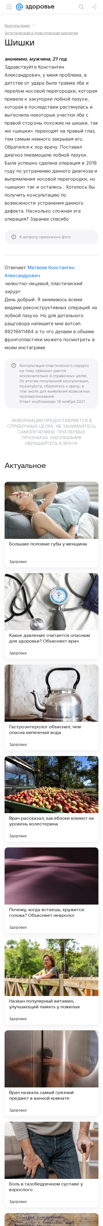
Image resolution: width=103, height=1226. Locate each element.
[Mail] (19, 7)
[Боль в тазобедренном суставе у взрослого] (51, 1164)
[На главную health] (39, 7)
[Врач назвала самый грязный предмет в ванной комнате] (51, 1073)
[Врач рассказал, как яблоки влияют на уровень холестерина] (51, 799)
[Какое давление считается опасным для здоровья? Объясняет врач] (51, 616)
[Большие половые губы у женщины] (51, 524)
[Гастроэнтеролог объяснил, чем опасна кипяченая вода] (51, 707)
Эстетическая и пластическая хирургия (41, 33)
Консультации (17, 25)
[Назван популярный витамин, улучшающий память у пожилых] (51, 982)
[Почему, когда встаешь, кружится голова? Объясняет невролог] (51, 890)
